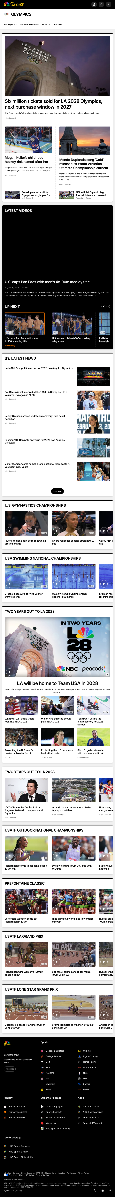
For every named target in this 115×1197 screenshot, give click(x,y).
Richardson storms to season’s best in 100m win (26, 867)
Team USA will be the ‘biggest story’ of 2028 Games (90, 721)
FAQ (38, 1173)
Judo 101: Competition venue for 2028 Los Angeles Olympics (38, 368)
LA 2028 (46, 24)
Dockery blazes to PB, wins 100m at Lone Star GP (25, 1026)
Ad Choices (71, 1173)
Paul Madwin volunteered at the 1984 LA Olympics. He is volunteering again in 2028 (36, 393)
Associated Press (83, 198)
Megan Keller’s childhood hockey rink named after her (26, 160)
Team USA (57, 24)
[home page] (14, 4)
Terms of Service (42, 1175)
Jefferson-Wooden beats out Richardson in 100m (21, 920)
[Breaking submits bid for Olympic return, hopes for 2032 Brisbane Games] (12, 195)
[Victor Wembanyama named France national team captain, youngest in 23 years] (93, 471)
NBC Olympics (10, 24)
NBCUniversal (19, 1180)
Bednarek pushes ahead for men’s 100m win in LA (71, 973)
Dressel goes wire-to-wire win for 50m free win (23, 595)
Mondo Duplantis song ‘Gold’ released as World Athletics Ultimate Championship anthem (83, 164)
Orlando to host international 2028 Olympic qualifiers (71, 809)
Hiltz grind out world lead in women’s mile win (72, 920)
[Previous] (103, 306)
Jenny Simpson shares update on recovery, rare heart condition (35, 417)
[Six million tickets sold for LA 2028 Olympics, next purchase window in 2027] (57, 66)
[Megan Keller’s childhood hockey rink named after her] (28, 140)
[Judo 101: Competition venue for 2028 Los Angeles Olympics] (93, 376)
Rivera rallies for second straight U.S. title (73, 542)
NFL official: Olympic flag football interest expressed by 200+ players (92, 194)
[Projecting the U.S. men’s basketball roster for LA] (21, 737)
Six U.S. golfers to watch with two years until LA (91, 752)
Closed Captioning (28, 1173)
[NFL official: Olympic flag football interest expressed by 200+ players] (66, 195)
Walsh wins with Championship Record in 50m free (69, 595)
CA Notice (30, 1175)
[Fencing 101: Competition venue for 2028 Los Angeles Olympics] (93, 447)
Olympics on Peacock (29, 24)
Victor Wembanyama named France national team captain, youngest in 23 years (37, 465)
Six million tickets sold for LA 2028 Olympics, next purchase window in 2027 (53, 104)
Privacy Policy (83, 1173)
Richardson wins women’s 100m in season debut (24, 973)
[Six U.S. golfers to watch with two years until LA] (93, 737)
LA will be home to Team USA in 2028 (57, 683)
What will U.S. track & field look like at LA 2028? (19, 720)
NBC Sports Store (49, 1173)
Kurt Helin (9, 757)
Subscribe (9, 1069)
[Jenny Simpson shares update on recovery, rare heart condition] (93, 424)
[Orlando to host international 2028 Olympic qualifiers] (74, 790)
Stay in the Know (11, 1055)
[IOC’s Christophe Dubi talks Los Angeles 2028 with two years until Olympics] (26, 790)
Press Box (61, 1173)
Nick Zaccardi (10, 118)
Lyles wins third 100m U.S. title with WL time (72, 867)
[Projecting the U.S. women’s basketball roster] (57, 737)
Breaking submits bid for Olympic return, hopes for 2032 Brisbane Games (36, 194)
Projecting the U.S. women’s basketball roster (57, 752)
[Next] (108, 306)
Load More (57, 491)
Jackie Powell (46, 757)
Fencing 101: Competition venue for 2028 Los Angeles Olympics (35, 441)
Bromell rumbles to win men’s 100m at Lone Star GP (73, 1026)
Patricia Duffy (83, 757)
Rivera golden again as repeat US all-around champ (26, 542)
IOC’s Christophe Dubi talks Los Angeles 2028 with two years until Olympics (24, 810)
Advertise (7, 1173)
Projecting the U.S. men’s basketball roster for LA (19, 752)
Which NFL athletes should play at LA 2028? (56, 720)
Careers (16, 1173)
